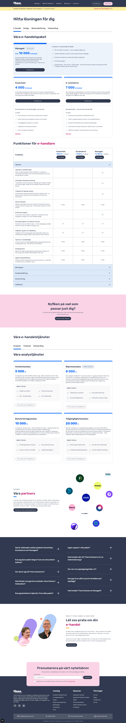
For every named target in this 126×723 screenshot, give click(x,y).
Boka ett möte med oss (63, 318)
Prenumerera (88, 677)
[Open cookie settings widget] (2, 720)
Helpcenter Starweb (78, 695)
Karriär (95, 702)
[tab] (17, 28)
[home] (17, 3)
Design (55, 700)
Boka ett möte (71, 645)
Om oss (95, 695)
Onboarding (56, 707)
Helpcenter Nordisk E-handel (81, 697)
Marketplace (56, 705)
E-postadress (37, 674)
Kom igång (61, 157)
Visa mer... (18, 134)
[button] (37, 3)
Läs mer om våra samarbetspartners (25, 510)
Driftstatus (76, 707)
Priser (54, 709)
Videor (75, 700)
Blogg (95, 697)
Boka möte (108, 3)
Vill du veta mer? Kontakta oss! (26, 405)
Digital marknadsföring (59, 702)
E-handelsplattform (58, 697)
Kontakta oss (97, 3)
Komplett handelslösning (60, 695)
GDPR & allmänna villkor (80, 705)
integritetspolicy (71, 681)
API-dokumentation (78, 702)
